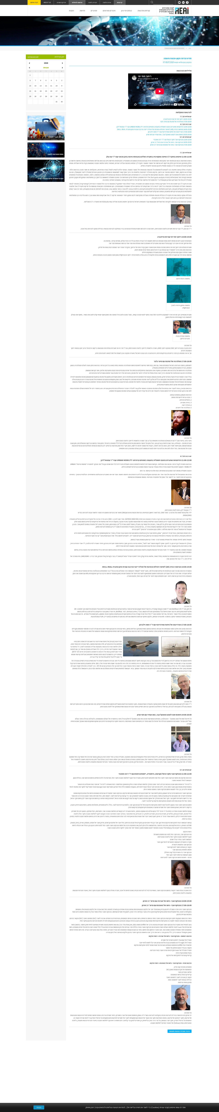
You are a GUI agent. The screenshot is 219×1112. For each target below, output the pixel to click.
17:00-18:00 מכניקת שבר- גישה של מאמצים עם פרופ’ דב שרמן (170, 145)
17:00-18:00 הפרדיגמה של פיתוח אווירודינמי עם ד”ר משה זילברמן (169, 132)
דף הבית (119, 2)
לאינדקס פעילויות (33, 57)
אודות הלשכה (107, 2)
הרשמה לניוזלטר (77, 2)
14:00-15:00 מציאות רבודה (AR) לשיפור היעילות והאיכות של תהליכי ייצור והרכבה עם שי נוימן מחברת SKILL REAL (154, 129)
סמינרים (94, 10)
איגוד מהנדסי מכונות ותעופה (179, 1031)
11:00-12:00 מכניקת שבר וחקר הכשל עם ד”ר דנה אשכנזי (172, 139)
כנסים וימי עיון (126, 10)
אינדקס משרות (61, 2)
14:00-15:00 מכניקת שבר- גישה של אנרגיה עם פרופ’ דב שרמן (171, 142)
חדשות (82, 10)
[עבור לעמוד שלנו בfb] (187, 2)
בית (190, 48)
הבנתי (38, 1107)
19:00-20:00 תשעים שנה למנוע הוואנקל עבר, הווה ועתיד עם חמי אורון (168, 134)
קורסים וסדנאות (144, 10)
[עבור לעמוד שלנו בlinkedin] (183, 2)
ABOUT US (47, 2)
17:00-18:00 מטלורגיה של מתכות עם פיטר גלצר (175, 121)
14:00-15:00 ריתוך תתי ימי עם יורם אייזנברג (177, 119)
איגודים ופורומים (109, 10)
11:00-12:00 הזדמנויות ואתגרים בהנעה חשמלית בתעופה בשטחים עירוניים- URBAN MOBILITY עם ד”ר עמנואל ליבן (153, 127)
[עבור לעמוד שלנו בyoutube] (179, 2)
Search (152, 2)
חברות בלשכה (92, 2)
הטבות (71, 10)
